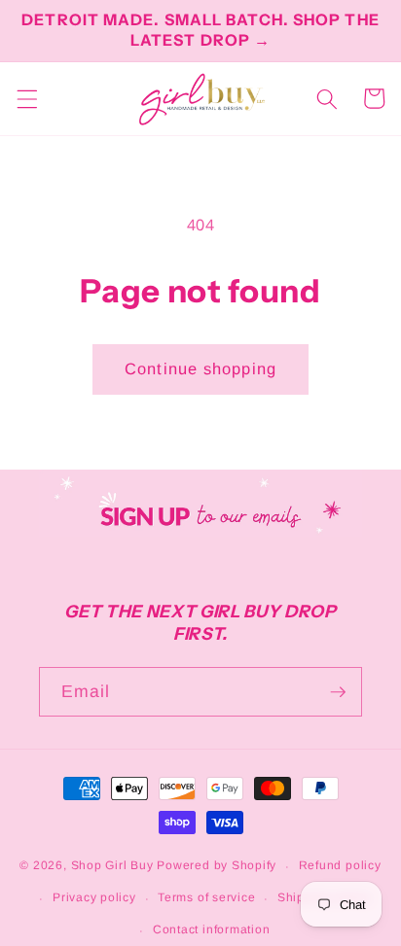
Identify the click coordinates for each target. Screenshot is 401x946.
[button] (26, 98)
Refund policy (340, 865)
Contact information (212, 929)
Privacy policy (94, 897)
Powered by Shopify (216, 866)
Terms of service (206, 897)
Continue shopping (200, 368)
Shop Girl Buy (112, 866)
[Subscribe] (337, 692)
